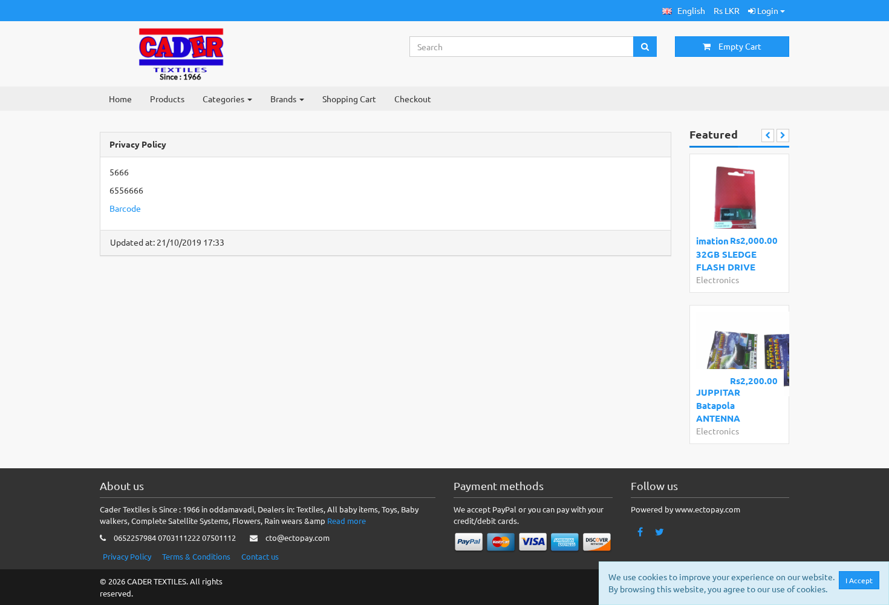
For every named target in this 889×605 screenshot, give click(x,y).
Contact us (260, 556)
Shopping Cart (349, 98)
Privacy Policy (127, 556)
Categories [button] (224, 98)
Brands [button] (284, 98)
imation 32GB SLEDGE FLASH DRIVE (726, 254)
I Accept (859, 580)
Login (767, 10)
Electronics (717, 279)
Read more (346, 520)
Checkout (412, 98)
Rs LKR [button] (727, 10)
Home (120, 98)
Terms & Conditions (196, 556)
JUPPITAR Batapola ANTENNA (718, 405)
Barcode (125, 208)
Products (167, 98)
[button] (683, 10)
